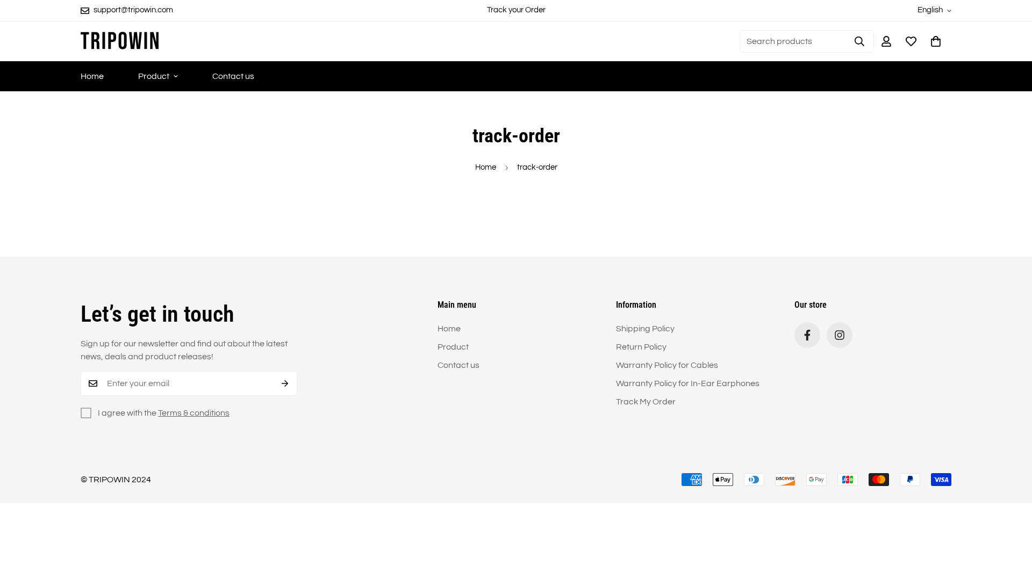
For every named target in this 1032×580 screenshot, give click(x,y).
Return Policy (641, 347)
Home (92, 76)
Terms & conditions (194, 413)
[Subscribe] (285, 383)
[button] (935, 41)
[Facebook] (807, 335)
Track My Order (646, 401)
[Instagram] (839, 335)
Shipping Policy (645, 328)
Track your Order (516, 10)
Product (153, 76)
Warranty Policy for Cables (667, 365)
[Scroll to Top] (1011, 521)
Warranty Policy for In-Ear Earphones (687, 383)
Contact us (233, 76)
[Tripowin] (120, 41)
